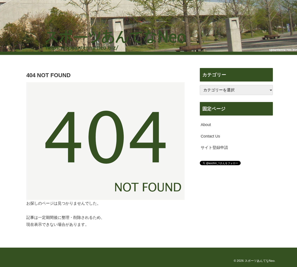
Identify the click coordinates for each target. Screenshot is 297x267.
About (206, 124)
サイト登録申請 (214, 147)
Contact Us (210, 136)
